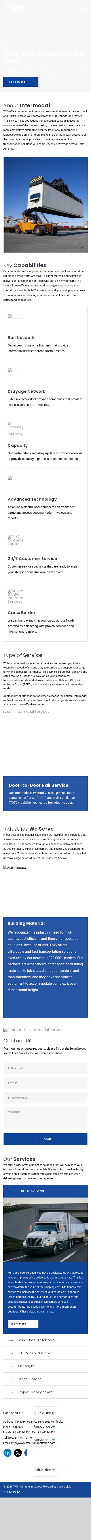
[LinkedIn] (7, 1459)
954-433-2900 (21, 1438)
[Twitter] (18, 1459)
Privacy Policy (12, 1498)
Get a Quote (17, 82)
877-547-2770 (23, 1443)
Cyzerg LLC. (64, 1492)
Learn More (18, 1330)
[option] (45, 945)
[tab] (45, 1197)
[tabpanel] (45, 1097)
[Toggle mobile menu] (84, 8)
